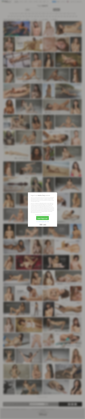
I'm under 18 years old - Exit (42, 221)
